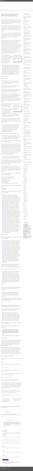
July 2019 (24, 184)
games (29, 228)
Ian (2, 17)
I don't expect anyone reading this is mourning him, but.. (27, 53)
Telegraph (30, 236)
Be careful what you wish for (27, 60)
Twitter (30, 237)
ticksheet (25, 237)
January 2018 (25, 195)
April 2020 (24, 176)
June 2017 (24, 205)
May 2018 (24, 190)
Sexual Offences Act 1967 (5, 50)
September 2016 (25, 214)
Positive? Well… (25, 22)
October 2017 (25, 198)
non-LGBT (29, 234)
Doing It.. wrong (25, 110)
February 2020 (25, 179)
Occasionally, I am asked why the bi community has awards (27, 57)
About (10, 10)
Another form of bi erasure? (27, 82)
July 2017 (24, 203)
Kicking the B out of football (27, 146)
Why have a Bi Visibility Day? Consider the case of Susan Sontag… (27, 17)
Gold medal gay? (25, 86)
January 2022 (25, 168)
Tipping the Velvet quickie (26, 98)
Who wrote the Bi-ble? (26, 113)
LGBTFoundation (29, 231)
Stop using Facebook (26, 116)
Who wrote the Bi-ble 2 (26, 111)
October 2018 (25, 187)
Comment (4, 435)
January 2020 (25, 181)
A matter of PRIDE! (26, 150)
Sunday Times (27, 236)
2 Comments (11, 17)
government (24, 229)
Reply (2, 416)
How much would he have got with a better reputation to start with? (27, 50)
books (29, 226)
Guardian (28, 229)
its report (5, 47)
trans (27, 237)
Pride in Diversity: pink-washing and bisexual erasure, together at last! (26, 33)
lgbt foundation (25, 232)
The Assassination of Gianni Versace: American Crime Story (27, 79)
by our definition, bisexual (6, 106)
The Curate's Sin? (25, 24)
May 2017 (24, 206)
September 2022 (25, 166)
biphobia (26, 226)
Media (8, 395)
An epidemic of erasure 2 (26, 129)
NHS (27, 234)
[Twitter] (30, 0)
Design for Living (12, 390)
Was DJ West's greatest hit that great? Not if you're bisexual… (27, 39)
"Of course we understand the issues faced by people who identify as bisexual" (27, 132)
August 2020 (25, 173)
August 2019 (25, 182)
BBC (25, 224)
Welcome (6, 10)
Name (3, 446)
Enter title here (25, 157)
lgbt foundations (29, 232)
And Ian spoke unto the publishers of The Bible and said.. (27, 89)
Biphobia (3, 395)
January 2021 (25, 171)
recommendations (27, 235)
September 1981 (25, 219)
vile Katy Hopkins (25, 238)
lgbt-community (26, 231)
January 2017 (25, 211)
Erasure (6, 395)
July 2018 (24, 189)
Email (3, 450)
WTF (28, 238)
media (25, 234)
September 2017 (25, 200)
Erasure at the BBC (26, 125)
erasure (25, 228)
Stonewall (24, 236)
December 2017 (25, 197)
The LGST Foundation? (26, 30)
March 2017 (25, 208)
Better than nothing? (26, 104)
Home (1, 10)
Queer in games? (25, 118)
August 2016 (25, 216)
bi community (25, 224)
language (25, 230)
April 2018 (24, 192)
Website (3, 455)
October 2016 (25, 213)
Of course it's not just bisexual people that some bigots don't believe (6, 400)
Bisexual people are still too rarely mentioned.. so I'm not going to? (27, 95)
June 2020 (24, 174)
